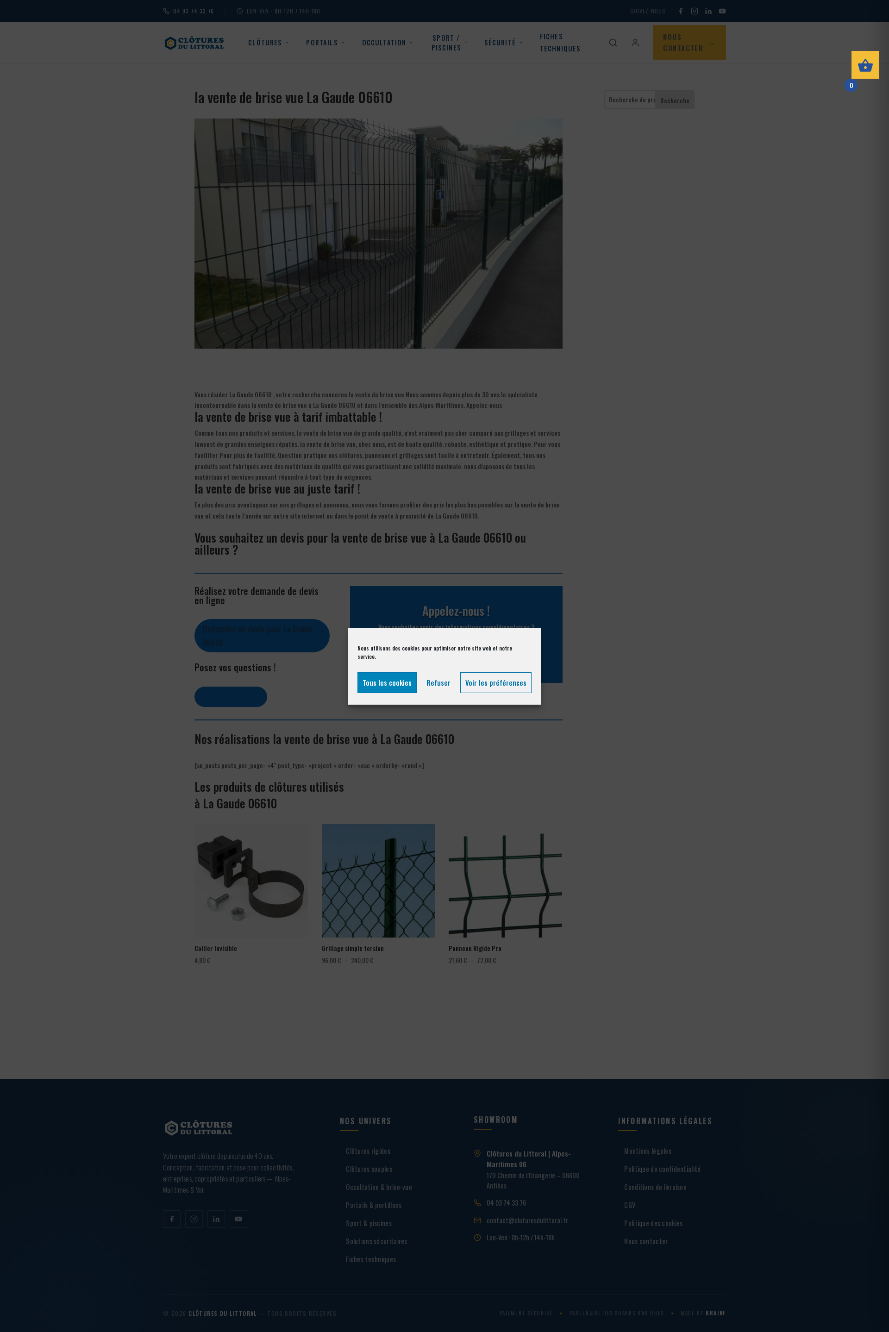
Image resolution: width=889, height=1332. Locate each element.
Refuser (438, 682)
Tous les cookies (387, 682)
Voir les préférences (495, 682)
